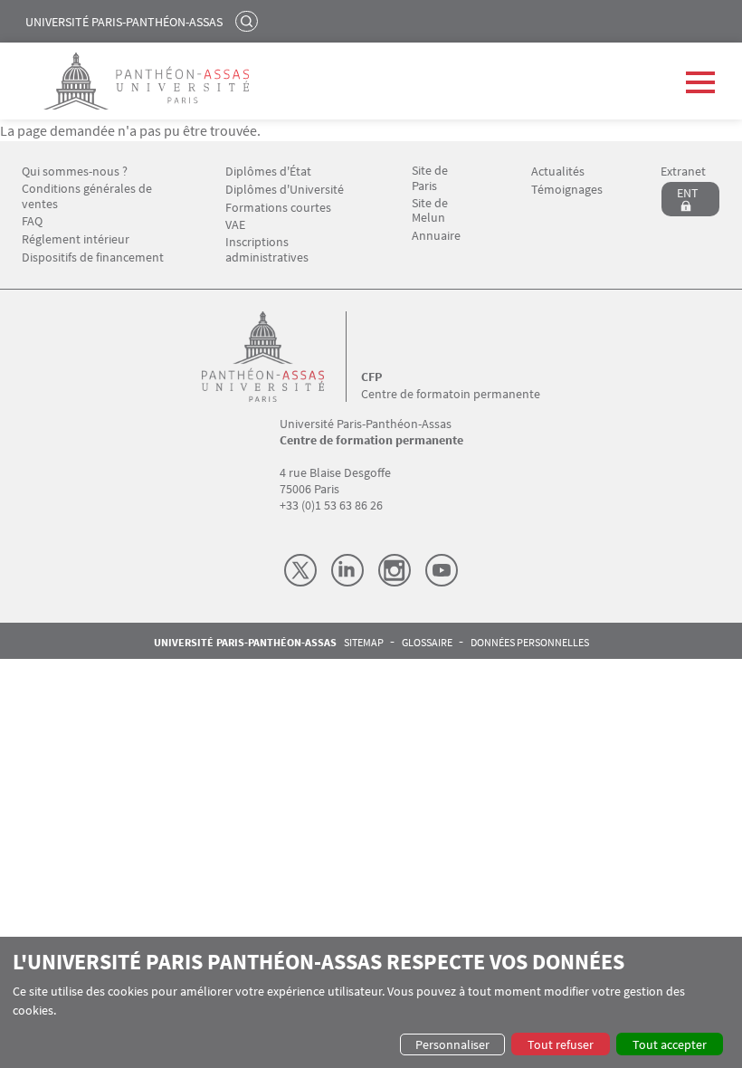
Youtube (441, 570)
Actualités (558, 171)
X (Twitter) (300, 570)
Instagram (394, 570)
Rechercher (249, 21)
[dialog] (371, 1002)
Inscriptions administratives (267, 249)
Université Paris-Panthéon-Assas (124, 21)
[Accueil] (281, 356)
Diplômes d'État (268, 171)
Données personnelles (530, 642)
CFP (371, 376)
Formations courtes (278, 207)
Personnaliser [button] (452, 1044)
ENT (688, 193)
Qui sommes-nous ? (75, 171)
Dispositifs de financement (93, 257)
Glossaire (427, 642)
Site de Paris (430, 178)
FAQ (32, 221)
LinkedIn (347, 570)
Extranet (683, 171)
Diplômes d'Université (284, 189)
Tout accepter (670, 1044)
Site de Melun (430, 210)
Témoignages (567, 189)
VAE (235, 225)
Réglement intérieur (75, 239)
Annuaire (436, 235)
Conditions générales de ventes (87, 196)
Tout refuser (561, 1044)
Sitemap (364, 642)
